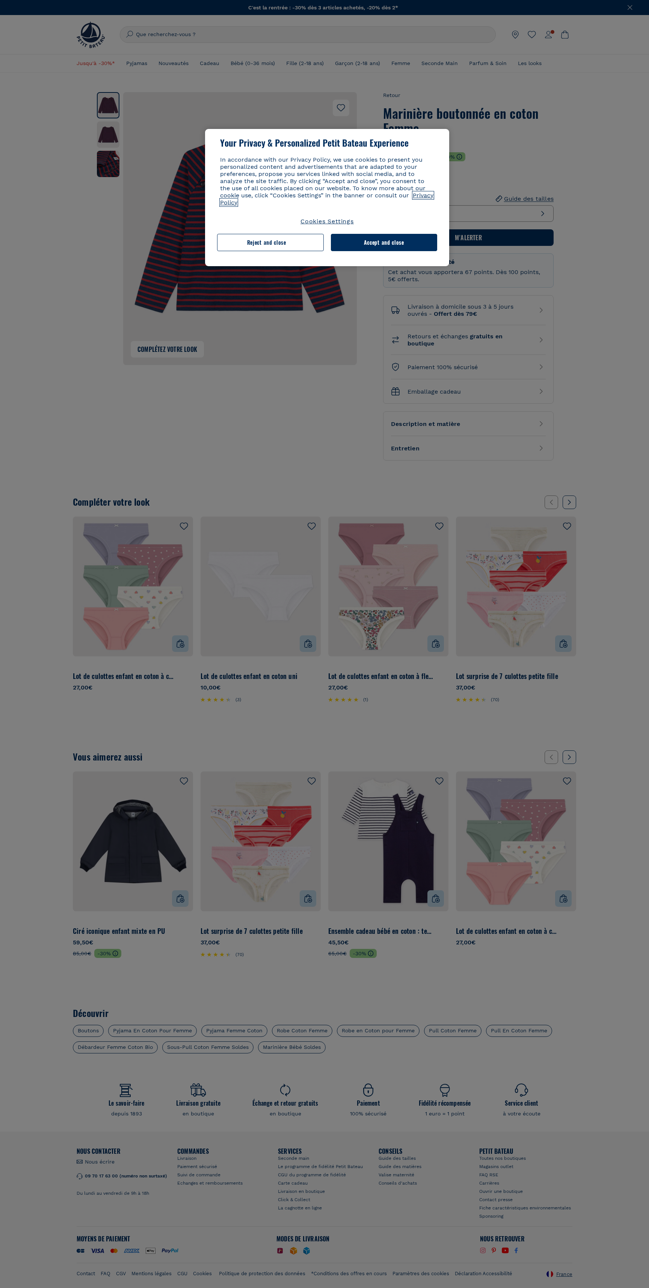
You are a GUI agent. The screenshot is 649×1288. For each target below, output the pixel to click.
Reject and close (266, 242)
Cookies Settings (327, 221)
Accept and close (384, 242)
